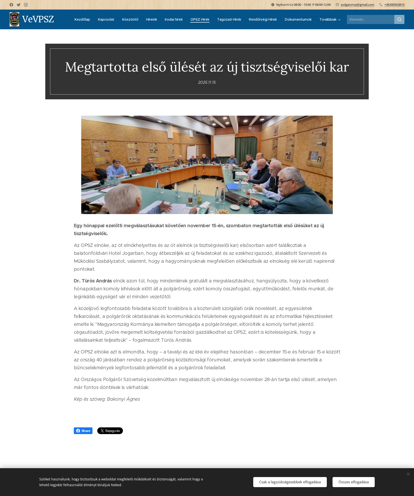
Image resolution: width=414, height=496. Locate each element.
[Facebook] (11, 5)
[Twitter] (19, 5)
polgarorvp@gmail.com (357, 4)
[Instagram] (26, 5)
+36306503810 (394, 4)
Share (85, 431)
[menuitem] (83, 19)
